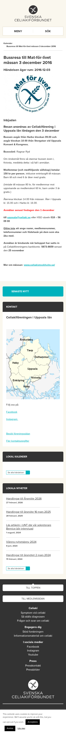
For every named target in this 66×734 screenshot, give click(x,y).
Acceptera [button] (33, 722)
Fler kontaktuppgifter (17, 440)
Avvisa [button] (10, 728)
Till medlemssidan (33, 598)
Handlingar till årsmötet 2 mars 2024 (28, 555)
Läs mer (21, 728)
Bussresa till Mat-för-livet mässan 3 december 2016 (31, 46)
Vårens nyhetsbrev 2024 (21, 542)
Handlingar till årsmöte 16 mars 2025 (28, 512)
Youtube (33, 654)
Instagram (12, 419)
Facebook (11, 411)
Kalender (8, 43)
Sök (48, 31)
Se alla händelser (16, 472)
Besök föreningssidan (18, 433)
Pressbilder (33, 669)
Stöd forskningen (33, 631)
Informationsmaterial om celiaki (33, 636)
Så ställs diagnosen (33, 616)
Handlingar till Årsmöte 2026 (24, 498)
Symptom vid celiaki (33, 613)
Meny (18, 31)
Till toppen (33, 587)
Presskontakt (33, 665)
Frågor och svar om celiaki (33, 621)
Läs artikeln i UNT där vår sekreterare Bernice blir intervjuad (28, 526)
